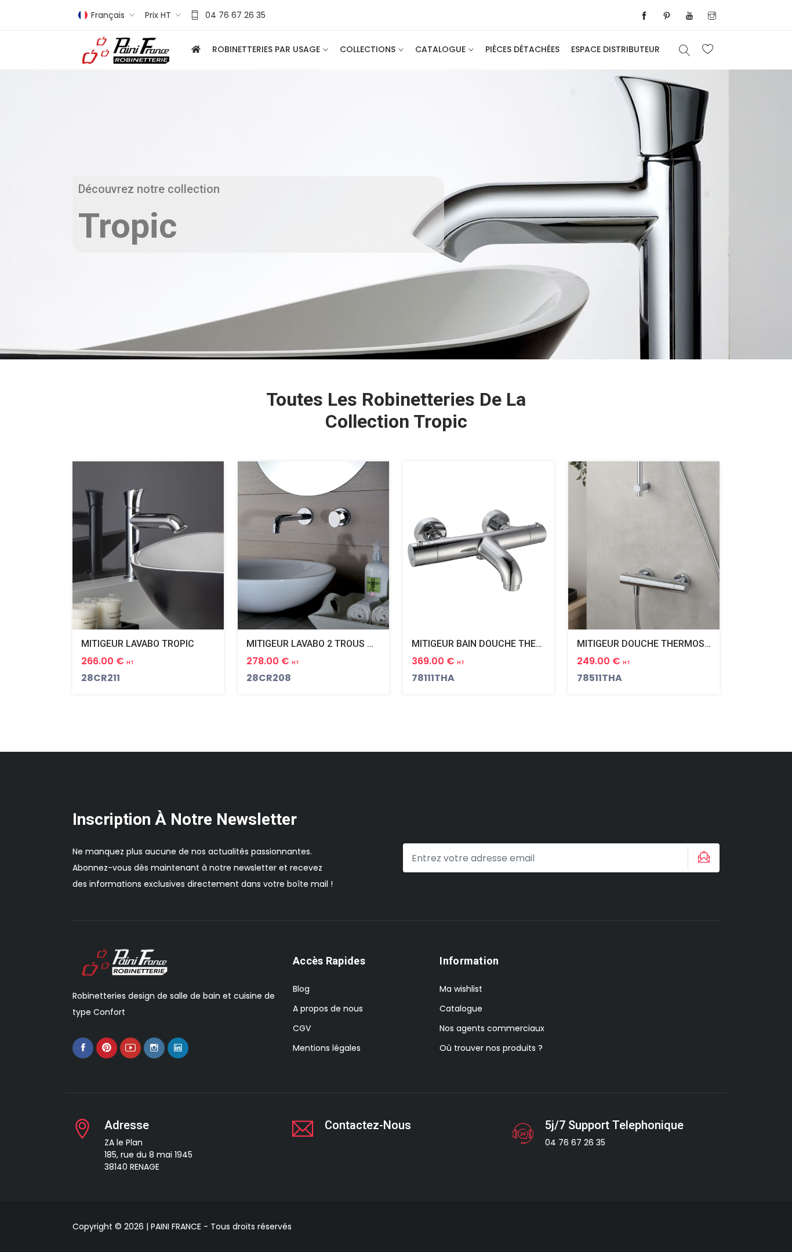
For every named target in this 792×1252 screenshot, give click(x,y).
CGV (302, 1028)
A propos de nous (328, 1008)
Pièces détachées (522, 49)
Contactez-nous (368, 1125)
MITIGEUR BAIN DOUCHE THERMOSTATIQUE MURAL (522, 643)
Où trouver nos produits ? (491, 1048)
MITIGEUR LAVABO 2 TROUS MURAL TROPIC (339, 643)
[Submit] (702, 857)
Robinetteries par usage (266, 49)
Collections (367, 49)
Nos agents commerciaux (491, 1028)
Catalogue (440, 49)
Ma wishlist (460, 989)
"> (162, 554)
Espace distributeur (615, 49)
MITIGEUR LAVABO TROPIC (137, 643)
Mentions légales (327, 1048)
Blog (301, 989)
